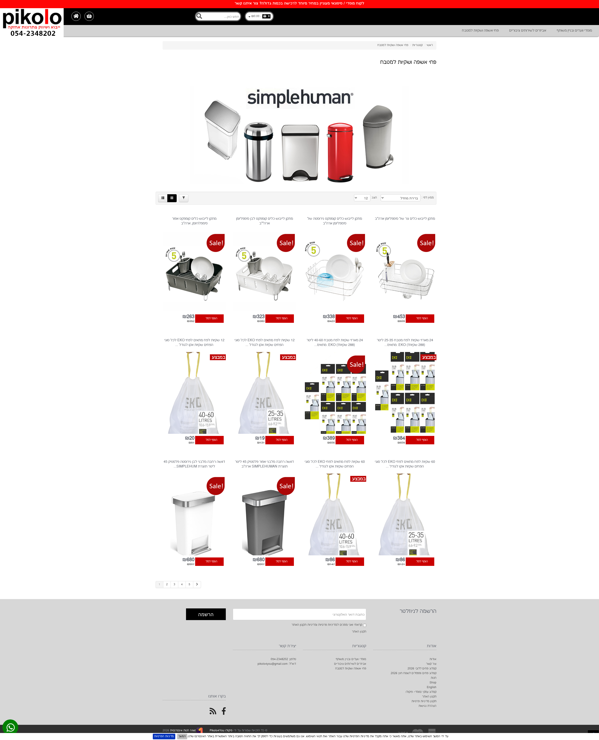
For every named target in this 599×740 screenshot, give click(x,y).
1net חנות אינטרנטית (182, 730)
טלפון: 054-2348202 (283, 659)
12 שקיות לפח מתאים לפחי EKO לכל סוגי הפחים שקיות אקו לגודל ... (264, 342)
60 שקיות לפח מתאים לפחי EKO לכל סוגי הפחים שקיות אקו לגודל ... (405, 464)
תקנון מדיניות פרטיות (424, 701)
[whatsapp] (11, 728)
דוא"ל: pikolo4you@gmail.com (277, 664)
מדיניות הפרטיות (164, 736)
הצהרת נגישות (427, 706)
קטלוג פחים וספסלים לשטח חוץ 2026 (413, 673)
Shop (433, 682)
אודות (433, 659)
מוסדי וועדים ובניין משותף (574, 30)
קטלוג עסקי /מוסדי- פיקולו (421, 692)
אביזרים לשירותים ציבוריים (527, 30)
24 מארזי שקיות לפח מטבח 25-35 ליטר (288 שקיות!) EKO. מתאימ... (405, 342)
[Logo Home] (32, 16)
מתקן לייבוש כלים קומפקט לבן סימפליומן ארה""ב (264, 221)
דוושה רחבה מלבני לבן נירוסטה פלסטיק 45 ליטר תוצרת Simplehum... (194, 464)
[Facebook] (224, 713)
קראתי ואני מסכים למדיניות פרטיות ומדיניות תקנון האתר (327, 625)
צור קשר (431, 664)
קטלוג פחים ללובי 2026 (422, 668)
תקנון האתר (359, 631)
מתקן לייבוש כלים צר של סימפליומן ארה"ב (405, 219)
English (431, 687)
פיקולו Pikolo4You (221, 730)
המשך (182, 736)
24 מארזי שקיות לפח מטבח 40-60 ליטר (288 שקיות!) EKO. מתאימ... (335, 342)
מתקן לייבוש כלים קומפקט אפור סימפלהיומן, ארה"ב (194, 221)
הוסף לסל (422, 318)
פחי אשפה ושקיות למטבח (480, 30)
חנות (433, 678)
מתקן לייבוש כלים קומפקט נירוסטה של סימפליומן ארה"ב (334, 221)
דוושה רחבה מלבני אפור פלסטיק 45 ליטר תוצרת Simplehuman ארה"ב (264, 464)
